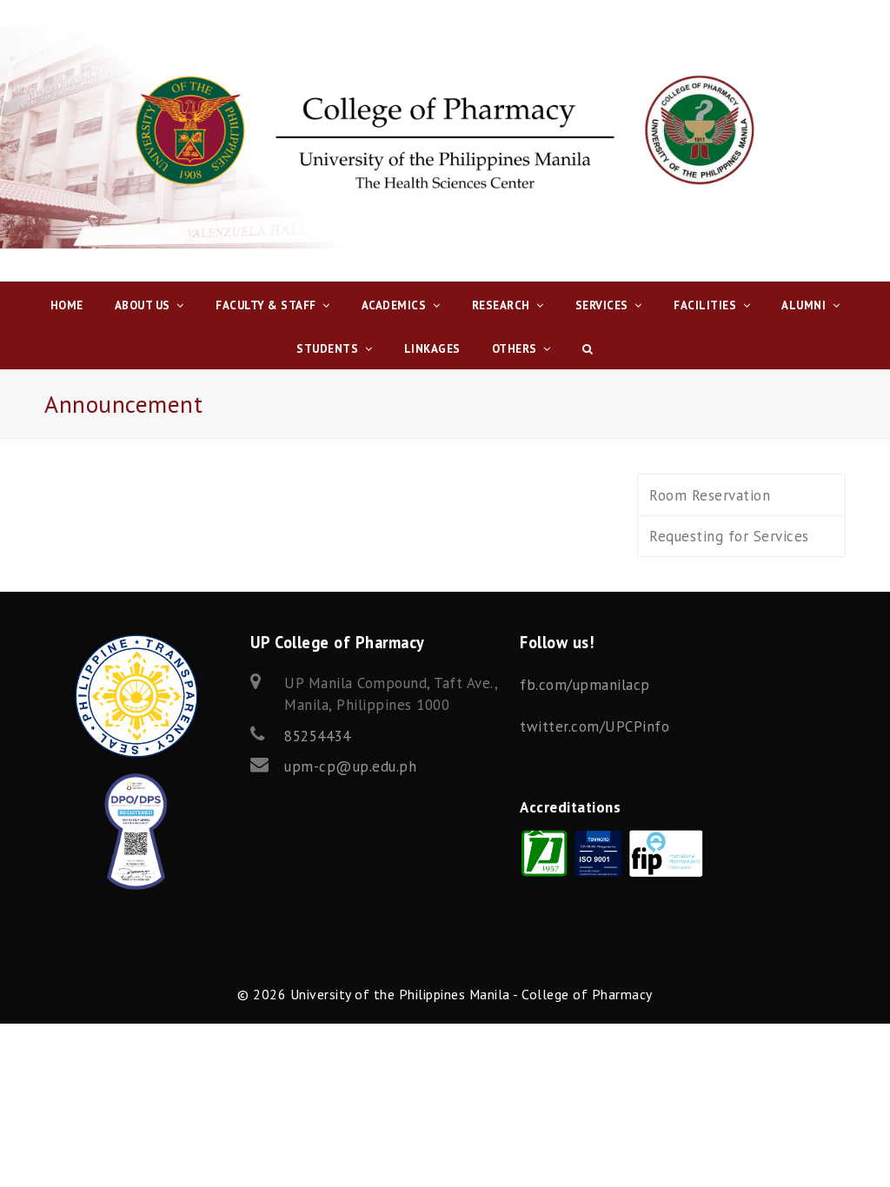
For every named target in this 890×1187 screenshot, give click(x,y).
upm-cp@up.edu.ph (350, 766)
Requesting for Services (729, 536)
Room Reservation (709, 495)
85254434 (317, 736)
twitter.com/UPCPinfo (594, 726)
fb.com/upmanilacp (585, 684)
